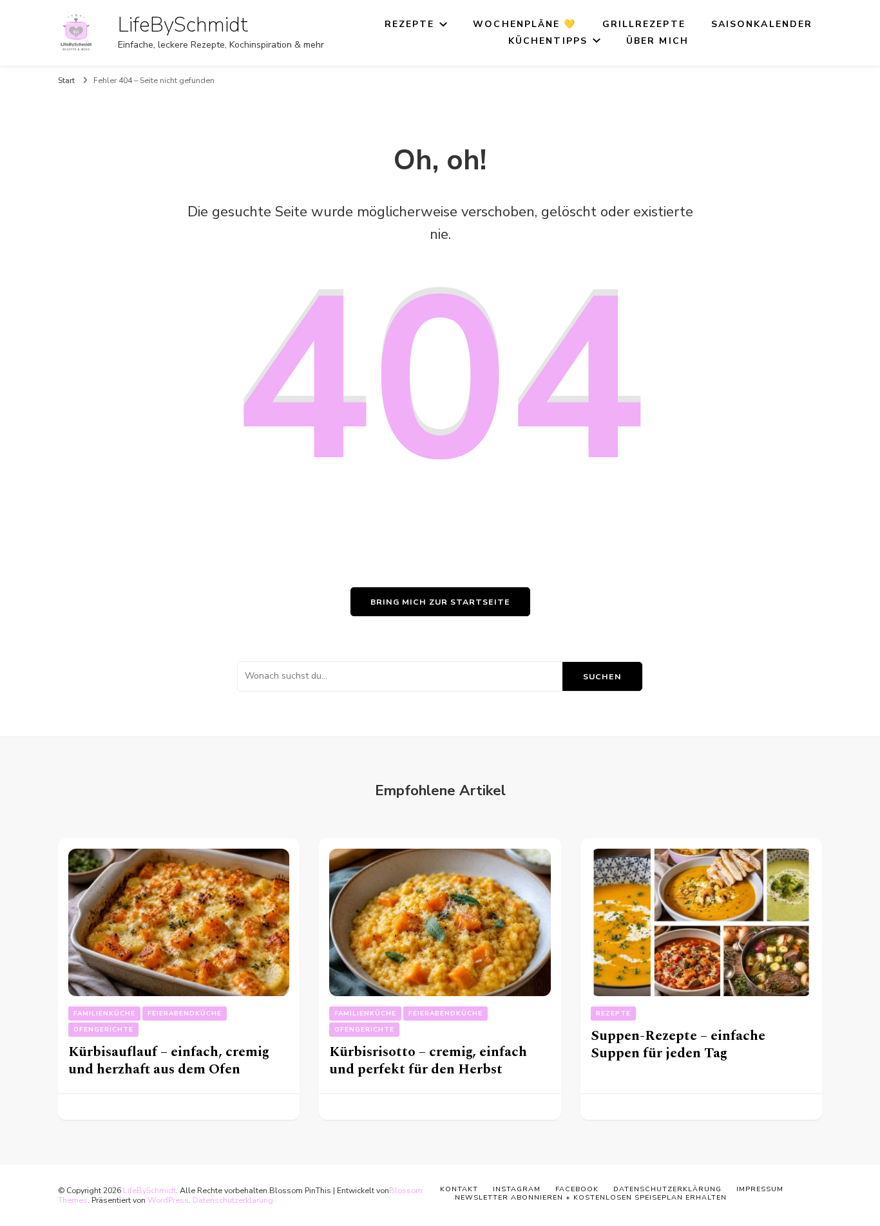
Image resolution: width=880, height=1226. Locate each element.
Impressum (759, 1189)
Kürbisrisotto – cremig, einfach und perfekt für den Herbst (428, 1060)
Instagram (516, 1189)
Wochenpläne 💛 (524, 24)
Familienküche (104, 1013)
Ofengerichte (103, 1029)
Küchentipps (548, 41)
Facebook (576, 1189)
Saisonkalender (761, 24)
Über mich (657, 41)
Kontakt (459, 1189)
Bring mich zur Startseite (440, 601)
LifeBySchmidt (183, 25)
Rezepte (410, 24)
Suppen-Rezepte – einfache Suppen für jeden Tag (678, 1044)
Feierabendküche (185, 1013)
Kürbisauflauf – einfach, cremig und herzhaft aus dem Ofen (168, 1060)
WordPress (168, 1199)
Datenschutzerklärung (233, 1199)
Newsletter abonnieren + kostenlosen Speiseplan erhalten (591, 1197)
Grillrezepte (643, 24)
